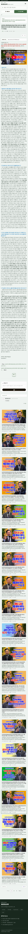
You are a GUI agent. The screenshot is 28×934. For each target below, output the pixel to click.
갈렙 (2, 31)
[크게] (22, 35)
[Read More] (14, 421)
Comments (4, 395)
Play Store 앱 (15, 909)
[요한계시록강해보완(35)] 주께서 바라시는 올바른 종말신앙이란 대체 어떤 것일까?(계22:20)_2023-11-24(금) (13, 27)
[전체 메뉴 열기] (25, 3)
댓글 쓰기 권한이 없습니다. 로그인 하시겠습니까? (13, 385)
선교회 (3, 912)
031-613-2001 (6, 920)
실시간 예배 (21, 11)
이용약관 (8, 931)
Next (20, 890)
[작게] (25, 35)
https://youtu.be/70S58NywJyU (8, 49)
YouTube (3, 909)
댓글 (25, 403)
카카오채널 (9, 909)
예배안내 (8, 11)
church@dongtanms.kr (8, 924)
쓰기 (25, 886)
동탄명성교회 (7, 398)
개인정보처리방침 (4, 931)
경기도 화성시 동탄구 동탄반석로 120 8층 (11, 918)
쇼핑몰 (22, 909)
